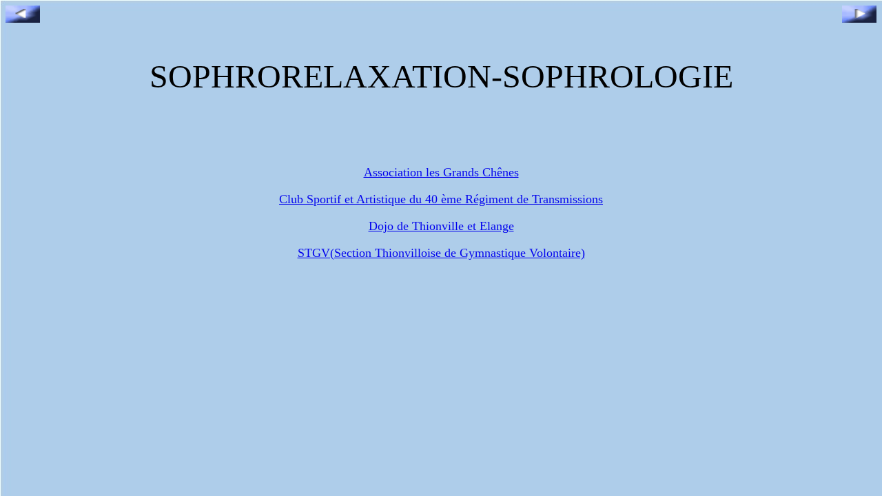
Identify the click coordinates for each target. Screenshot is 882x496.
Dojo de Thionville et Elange (441, 226)
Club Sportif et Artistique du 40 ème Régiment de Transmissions (441, 199)
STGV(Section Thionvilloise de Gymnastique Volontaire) (441, 253)
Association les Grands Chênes (441, 172)
